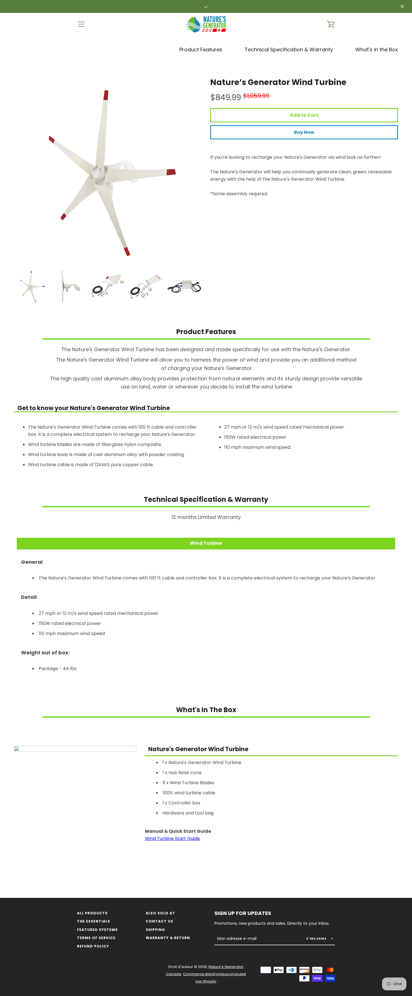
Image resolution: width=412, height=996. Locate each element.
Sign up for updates (242, 913)
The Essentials (93, 921)
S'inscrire (316, 939)
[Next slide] (192, 286)
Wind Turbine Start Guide (172, 838)
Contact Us (159, 921)
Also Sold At (160, 913)
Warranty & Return (168, 937)
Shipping (155, 929)
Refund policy (93, 946)
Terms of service (96, 937)
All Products (92, 913)
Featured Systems (97, 929)
